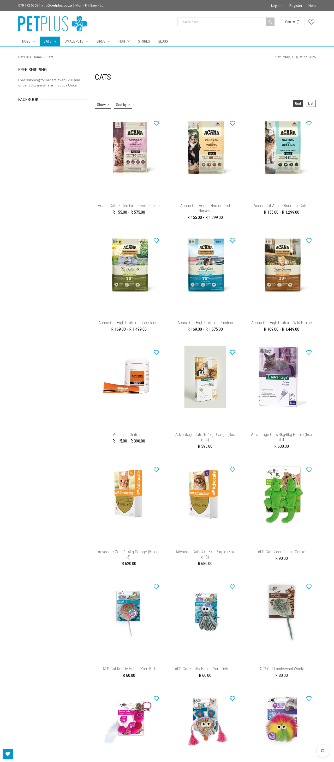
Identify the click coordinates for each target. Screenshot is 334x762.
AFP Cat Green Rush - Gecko (281, 562)
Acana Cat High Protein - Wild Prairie (281, 327)
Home (37, 57)
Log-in (276, 5)
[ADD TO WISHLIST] (156, 123)
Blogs (163, 41)
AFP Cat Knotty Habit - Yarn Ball (129, 681)
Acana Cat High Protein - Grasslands (128, 327)
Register (295, 5)
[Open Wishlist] (8, 754)
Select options (129, 198)
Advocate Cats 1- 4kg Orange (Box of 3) (129, 565)
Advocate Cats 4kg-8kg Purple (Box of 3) (205, 565)
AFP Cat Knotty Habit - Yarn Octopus (205, 681)
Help (312, 5)
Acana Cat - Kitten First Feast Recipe (129, 208)
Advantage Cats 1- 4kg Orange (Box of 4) (205, 445)
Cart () (293, 22)
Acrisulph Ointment (129, 442)
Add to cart (205, 432)
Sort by (121, 105)
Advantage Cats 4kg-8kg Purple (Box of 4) (281, 445)
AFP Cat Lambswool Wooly (281, 681)
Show (101, 105)
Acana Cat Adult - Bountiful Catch (281, 208)
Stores (144, 41)
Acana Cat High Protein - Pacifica (205, 327)
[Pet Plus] (52, 23)
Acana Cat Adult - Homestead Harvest (205, 211)
